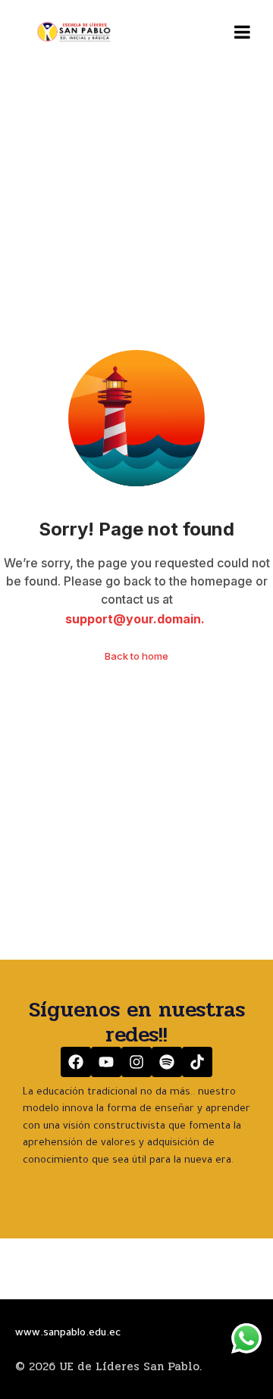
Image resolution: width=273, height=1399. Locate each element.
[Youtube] (106, 1062)
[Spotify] (167, 1062)
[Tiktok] (197, 1062)
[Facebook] (76, 1062)
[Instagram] (136, 1062)
